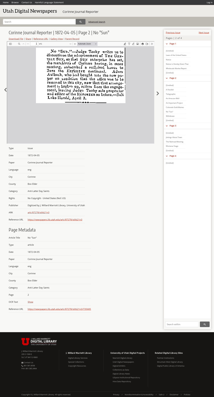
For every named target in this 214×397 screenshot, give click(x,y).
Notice (168, 59)
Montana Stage (172, 146)
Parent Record (72, 38)
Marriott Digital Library (122, 358)
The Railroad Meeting (174, 141)
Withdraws (170, 116)
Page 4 (173, 155)
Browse (15, 2)
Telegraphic (171, 94)
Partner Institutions (165, 358)
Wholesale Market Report (176, 68)
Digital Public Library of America (170, 366)
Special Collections (76, 362)
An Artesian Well (172, 98)
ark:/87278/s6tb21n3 (38, 212)
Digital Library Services (77, 358)
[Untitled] (170, 51)
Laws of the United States (176, 55)
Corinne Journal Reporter (81, 12)
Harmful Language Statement (49, 2)
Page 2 (173, 78)
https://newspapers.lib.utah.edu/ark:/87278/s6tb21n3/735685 (59, 309)
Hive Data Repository (122, 381)
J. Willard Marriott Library (32, 351)
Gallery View (56, 38)
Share (28, 38)
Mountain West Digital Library (170, 362)
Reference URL (40, 38)
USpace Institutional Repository (126, 377)
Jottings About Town (174, 137)
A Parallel (170, 89)
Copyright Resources (77, 366)
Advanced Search (96, 21)
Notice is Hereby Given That (177, 64)
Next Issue (204, 32)
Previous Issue (173, 32)
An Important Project (174, 103)
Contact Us (27, 2)
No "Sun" (169, 111)
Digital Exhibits (119, 366)
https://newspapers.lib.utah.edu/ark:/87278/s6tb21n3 (55, 219)
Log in (210, 2)
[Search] (80, 21)
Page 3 (173, 125)
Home (6, 2)
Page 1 (173, 43)
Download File (16, 38)
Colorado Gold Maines (175, 107)
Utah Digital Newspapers (123, 362)
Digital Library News (121, 373)
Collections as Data (121, 369)
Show (30, 301)
